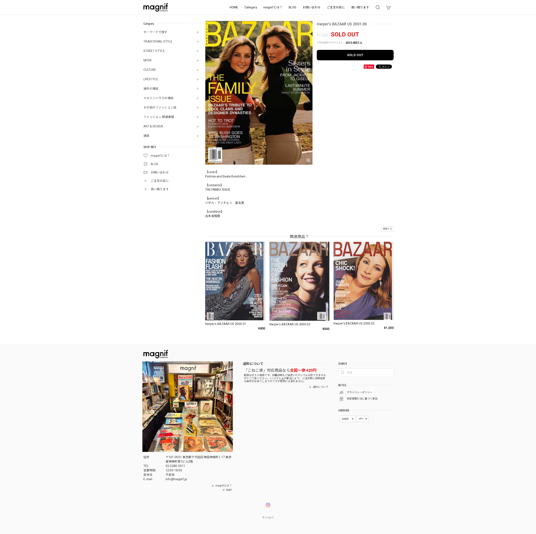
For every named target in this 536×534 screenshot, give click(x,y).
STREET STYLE (154, 51)
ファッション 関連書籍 (158, 117)
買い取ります (360, 7)
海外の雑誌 (150, 88)
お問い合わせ (312, 7)
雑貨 (146, 135)
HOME (234, 7)
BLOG (292, 7)
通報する (387, 229)
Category (251, 7)
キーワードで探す (155, 32)
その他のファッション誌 (160, 107)
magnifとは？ (272, 7)
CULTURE (149, 69)
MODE (147, 60)
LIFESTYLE (150, 79)
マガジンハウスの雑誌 (158, 98)
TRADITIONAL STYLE (157, 41)
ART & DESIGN (153, 126)
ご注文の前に (336, 7)
